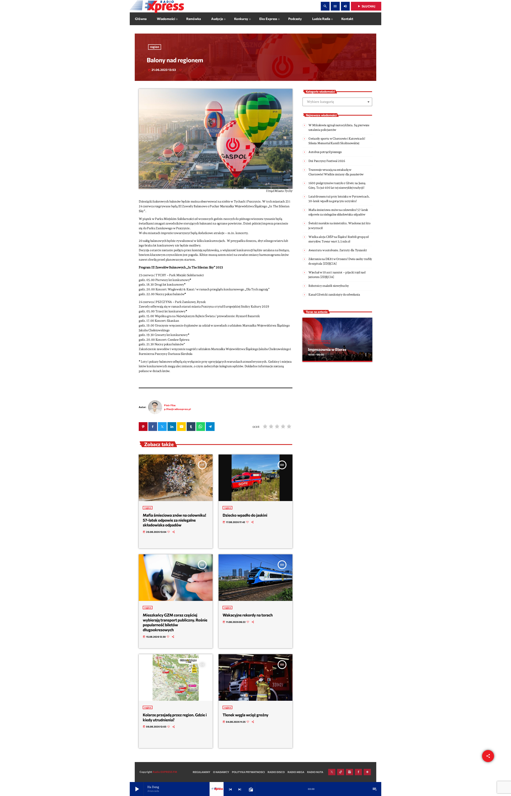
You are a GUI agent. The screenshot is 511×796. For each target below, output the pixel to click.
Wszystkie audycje (319, 342)
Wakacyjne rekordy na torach (248, 615)
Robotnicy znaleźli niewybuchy (328, 286)
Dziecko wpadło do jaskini (245, 515)
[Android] (367, 772)
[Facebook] (358, 772)
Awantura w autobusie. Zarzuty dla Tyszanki (337, 250)
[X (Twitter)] (331, 772)
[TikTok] (340, 772)
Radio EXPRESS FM (165, 771)
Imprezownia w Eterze (327, 349)
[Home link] (157, 6)
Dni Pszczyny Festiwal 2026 (326, 161)
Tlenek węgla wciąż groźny (245, 715)
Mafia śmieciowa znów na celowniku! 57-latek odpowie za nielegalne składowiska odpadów (174, 520)
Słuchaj (366, 6)
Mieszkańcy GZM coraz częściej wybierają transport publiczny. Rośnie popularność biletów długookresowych (175, 622)
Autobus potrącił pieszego (325, 152)
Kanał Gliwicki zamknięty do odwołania (334, 294)
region (154, 47)
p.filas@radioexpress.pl (177, 409)
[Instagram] (349, 772)
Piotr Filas (170, 405)
